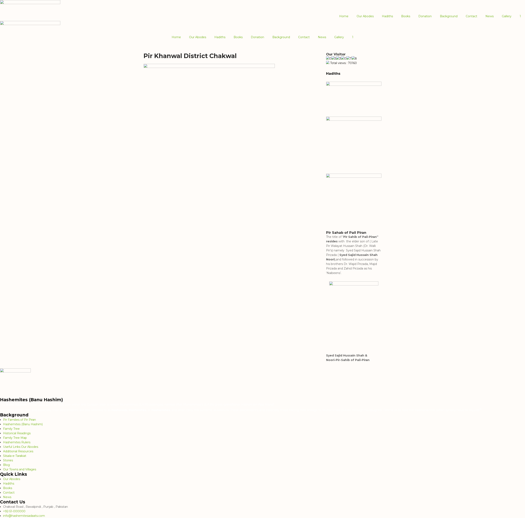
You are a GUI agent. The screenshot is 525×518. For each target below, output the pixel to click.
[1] (480, 409)
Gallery (506, 16)
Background (449, 16)
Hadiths (387, 16)
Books (405, 16)
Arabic (33, 404)
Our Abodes (365, 16)
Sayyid (473, 410)
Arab (61, 404)
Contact (471, 16)
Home (343, 16)
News (489, 16)
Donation (425, 16)
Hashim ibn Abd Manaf (257, 404)
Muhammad (129, 404)
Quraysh (92, 404)
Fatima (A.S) (392, 410)
